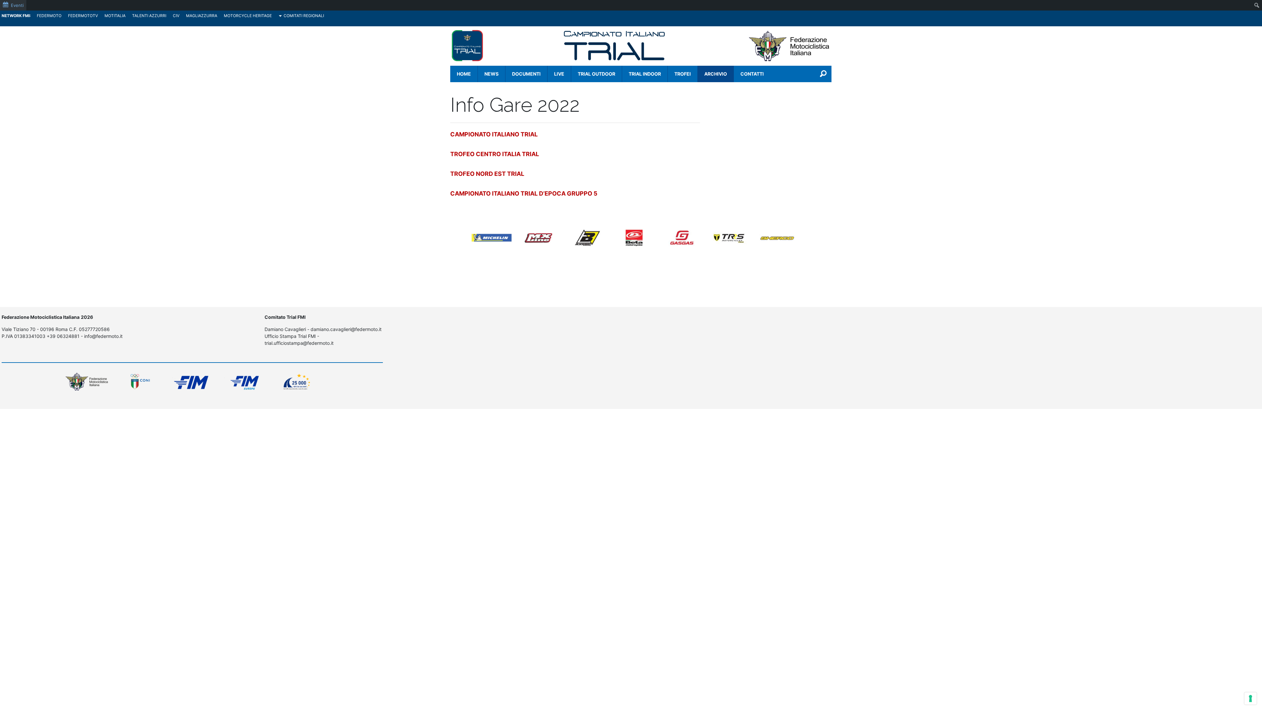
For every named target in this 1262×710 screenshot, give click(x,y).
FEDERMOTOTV (83, 15)
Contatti (752, 74)
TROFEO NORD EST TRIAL (487, 173)
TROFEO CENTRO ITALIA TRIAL (494, 154)
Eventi (17, 5)
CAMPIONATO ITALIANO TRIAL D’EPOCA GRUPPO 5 (523, 193)
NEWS (491, 74)
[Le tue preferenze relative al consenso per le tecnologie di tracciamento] (1250, 698)
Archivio (715, 74)
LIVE (559, 74)
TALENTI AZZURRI (149, 15)
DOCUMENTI (526, 74)
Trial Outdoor (596, 74)
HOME (464, 74)
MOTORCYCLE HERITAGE (248, 15)
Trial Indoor (645, 74)
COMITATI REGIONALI (304, 15)
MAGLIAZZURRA (201, 15)
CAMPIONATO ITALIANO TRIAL (494, 134)
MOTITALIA (115, 15)
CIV (176, 15)
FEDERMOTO (49, 15)
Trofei (682, 74)
